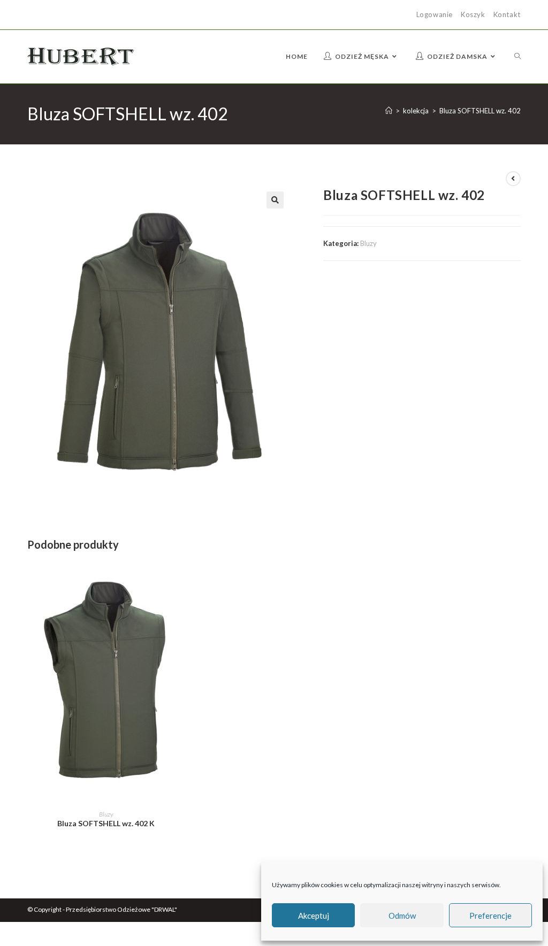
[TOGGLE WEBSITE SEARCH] (517, 56)
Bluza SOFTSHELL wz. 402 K (106, 823)
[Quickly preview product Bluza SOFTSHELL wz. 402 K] (181, 578)
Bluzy (368, 243)
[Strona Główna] (388, 110)
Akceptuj (313, 915)
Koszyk (473, 14)
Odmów (402, 915)
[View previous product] (513, 178)
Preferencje (490, 915)
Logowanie (434, 14)
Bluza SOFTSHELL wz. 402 (480, 110)
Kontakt (507, 14)
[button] (275, 200)
